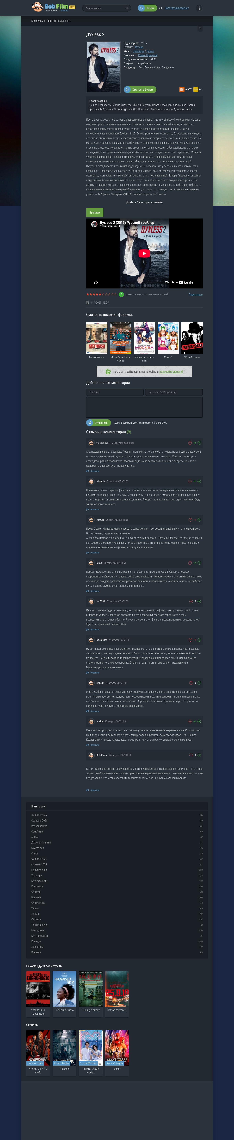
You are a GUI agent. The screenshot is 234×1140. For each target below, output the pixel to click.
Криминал (37, 886)
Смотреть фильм (142, 89)
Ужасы (35, 908)
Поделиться (196, 294)
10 (115, 294)
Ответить (94, 471)
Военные (36, 952)
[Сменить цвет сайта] (199, 8)
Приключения (39, 870)
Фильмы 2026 (39, 815)
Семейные (37, 831)
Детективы (37, 946)
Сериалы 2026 (39, 820)
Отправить (101, 422)
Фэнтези (36, 892)
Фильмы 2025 (39, 864)
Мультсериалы (39, 935)
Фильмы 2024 (39, 859)
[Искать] (126, 8)
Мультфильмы (39, 881)
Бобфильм (37, 20)
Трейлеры (52, 20)
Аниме (35, 837)
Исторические (39, 826)
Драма (150, 51)
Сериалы (36, 919)
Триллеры (36, 875)
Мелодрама (37, 930)
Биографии (37, 848)
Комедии (36, 941)
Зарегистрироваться (177, 8)
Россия (139, 47)
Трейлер (95, 212)
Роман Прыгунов (147, 55)
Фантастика (38, 903)
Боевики (36, 897)
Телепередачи (39, 924)
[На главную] (53, 8)
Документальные (41, 842)
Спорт (34, 853)
